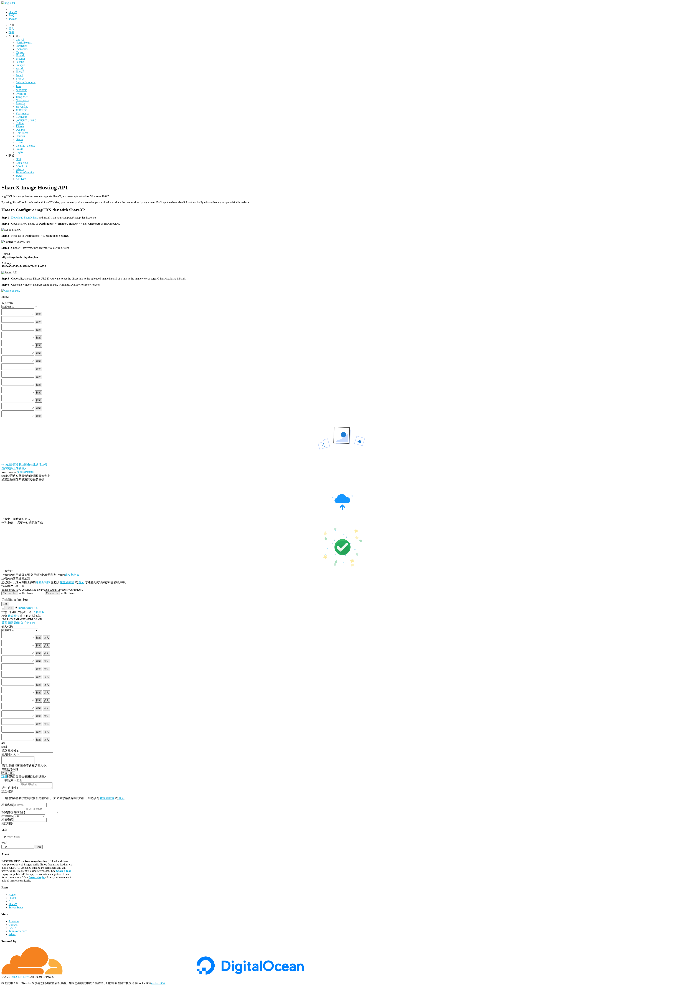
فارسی (20, 39)
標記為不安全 (13, 780)
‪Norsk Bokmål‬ (24, 42)
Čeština (20, 123)
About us (14, 921)
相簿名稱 (7, 804)
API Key (21, 178)
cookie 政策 (158, 983)
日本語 (20, 71)
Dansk (19, 139)
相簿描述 (13, 812)
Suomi (19, 75)
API (11, 901)
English (20, 152)
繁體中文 (21, 109)
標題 (10, 750)
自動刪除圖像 (10, 769)
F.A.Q (12, 927)
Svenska (20, 103)
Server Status (16, 907)
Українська (22, 113)
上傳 (5, 604)
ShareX (13, 904)
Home (12, 894)
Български (22, 48)
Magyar (20, 52)
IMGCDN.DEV (20, 976)
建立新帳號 (67, 582)
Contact (13, 924)
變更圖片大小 (10, 754)
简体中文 (21, 90)
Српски (20, 136)
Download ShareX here (24, 217)
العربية (20, 68)
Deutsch (20, 129)
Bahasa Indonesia (25, 82)
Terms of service (25, 172)
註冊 (11, 32)
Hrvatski (20, 55)
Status (19, 175)
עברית (19, 142)
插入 (46, 637)
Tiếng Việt (21, 96)
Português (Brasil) (26, 119)
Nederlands (22, 100)
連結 (4, 842)
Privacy (20, 169)
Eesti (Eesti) (22, 132)
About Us (21, 165)
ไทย (18, 86)
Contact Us (22, 162)
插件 (18, 159)
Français (20, 65)
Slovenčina (22, 106)
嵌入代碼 (7, 626)
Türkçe (20, 126)
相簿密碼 (7, 819)
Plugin (12, 897)
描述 (10, 787)
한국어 (20, 78)
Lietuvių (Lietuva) (26, 145)
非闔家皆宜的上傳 (16, 599)
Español (20, 58)
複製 (38, 314)
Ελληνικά (21, 116)
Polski (19, 148)
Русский (21, 93)
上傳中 (9, 608)
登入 (81, 582)
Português (21, 45)
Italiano (20, 61)
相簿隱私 (7, 815)
